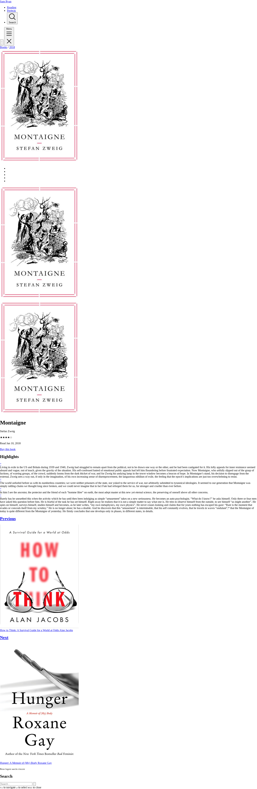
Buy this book (8, 449)
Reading (11, 7)
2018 (12, 47)
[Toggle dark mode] (1, 42)
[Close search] (34, 784)
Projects (11, 10)
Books (3, 47)
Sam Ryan (5, 1)
